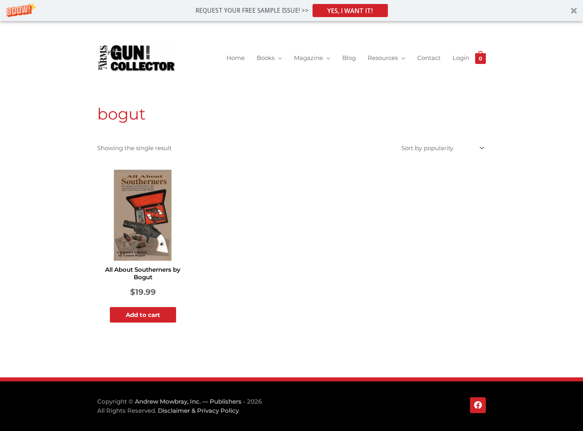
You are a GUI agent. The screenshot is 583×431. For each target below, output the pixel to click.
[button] (291, 10)
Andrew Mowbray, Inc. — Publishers (188, 401)
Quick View (142, 254)
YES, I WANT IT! (350, 10)
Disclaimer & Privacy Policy (198, 410)
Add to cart (143, 315)
